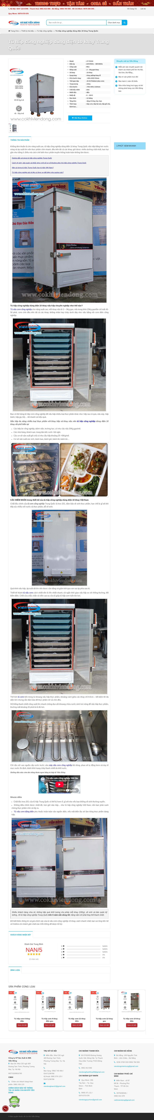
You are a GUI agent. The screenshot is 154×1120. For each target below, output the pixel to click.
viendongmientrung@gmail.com (126, 1066)
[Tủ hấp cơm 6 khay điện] (22, 1002)
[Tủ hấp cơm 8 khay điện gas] (49, 1002)
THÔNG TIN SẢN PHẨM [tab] (19, 140)
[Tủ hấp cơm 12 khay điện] (77, 1002)
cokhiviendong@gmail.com (124, 1100)
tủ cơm (21, 697)
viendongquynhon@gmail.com (90, 1100)
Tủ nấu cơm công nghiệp (21, 309)
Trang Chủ (14, 31)
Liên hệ (143, 9)
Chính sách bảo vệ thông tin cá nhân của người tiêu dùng (21, 1090)
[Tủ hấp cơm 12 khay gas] (104, 1002)
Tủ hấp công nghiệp (44, 31)
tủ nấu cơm (28, 593)
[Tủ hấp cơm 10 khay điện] (131, 1002)
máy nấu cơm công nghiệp (60, 765)
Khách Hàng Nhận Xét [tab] (20, 935)
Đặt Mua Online (80, 118)
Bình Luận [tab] (15, 970)
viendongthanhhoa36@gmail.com (91, 1072)
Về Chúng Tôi (132, 9)
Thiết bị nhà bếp (27, 31)
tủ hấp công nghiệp (86, 421)
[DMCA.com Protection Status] (14, 1102)
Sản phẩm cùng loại (21, 986)
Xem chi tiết (22, 1025)
